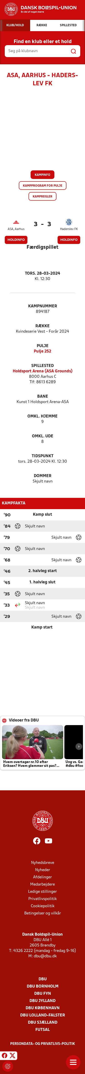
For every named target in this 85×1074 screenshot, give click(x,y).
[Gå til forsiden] (38, 9)
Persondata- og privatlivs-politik (42, 1044)
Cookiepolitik (42, 906)
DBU (43, 979)
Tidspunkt (42, 456)
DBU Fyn (42, 994)
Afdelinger (42, 877)
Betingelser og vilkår (42, 913)
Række (42, 326)
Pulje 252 (42, 351)
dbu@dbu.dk (45, 956)
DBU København (43, 1008)
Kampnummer (42, 306)
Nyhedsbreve (42, 863)
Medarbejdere (42, 884)
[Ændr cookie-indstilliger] (7, 1066)
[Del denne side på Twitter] (12, 1056)
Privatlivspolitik (42, 899)
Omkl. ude (42, 436)
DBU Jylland (42, 1001)
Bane (42, 397)
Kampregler (42, 196)
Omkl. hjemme (42, 416)
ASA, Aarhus (16, 229)
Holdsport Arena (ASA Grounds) (43, 371)
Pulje (43, 346)
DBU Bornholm (42, 986)
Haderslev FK (69, 229)
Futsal (42, 1030)
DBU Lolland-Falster (42, 1015)
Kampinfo (42, 175)
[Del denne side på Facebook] (4, 1056)
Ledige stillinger (42, 892)
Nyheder (42, 870)
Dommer (42, 476)
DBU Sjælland (42, 1023)
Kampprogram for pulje (42, 185)
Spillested (42, 366)
